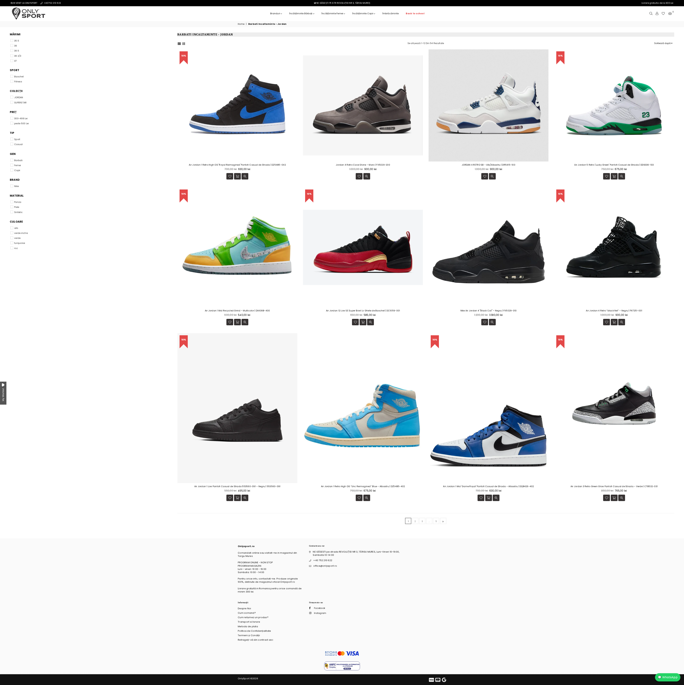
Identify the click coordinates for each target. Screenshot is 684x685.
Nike (16, 186)
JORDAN (18, 97)
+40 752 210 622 (322, 560)
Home (241, 24)
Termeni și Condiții (249, 635)
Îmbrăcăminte (390, 13)
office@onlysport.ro (325, 566)
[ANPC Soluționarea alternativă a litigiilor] (342, 669)
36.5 (16, 50)
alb (16, 228)
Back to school (415, 13)
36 (15, 45)
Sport (17, 139)
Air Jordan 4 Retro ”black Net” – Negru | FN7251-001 (614, 310)
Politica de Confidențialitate (254, 631)
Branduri (275, 13)
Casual (18, 144)
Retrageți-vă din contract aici (255, 640)
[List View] (184, 43)
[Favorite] (663, 13)
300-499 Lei (21, 118)
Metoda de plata (248, 626)
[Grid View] (179, 43)
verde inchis (21, 233)
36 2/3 (17, 55)
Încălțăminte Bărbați (301, 13)
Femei (17, 165)
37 (15, 60)
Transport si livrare (249, 622)
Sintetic (18, 212)
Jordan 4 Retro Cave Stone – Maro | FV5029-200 (363, 164)
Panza (17, 202)
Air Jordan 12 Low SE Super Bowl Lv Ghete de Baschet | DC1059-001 (363, 310)
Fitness (18, 81)
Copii (17, 170)
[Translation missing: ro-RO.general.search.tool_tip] (651, 13)
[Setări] (657, 13)
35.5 (16, 40)
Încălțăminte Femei (333, 13)
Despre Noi (244, 608)
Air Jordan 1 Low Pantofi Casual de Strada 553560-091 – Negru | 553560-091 (237, 486)
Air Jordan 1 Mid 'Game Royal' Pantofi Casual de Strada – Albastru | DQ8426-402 (488, 486)
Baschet (19, 76)
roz (16, 248)
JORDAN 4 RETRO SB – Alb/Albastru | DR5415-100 (488, 164)
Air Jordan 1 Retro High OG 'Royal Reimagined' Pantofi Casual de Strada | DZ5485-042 (237, 164)
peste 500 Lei (21, 123)
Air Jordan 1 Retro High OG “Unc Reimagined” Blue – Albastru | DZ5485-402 (363, 486)
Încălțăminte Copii (363, 13)
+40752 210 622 (52, 2)
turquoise (19, 243)
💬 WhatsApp (668, 677)
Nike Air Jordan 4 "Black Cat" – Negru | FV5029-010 (488, 310)
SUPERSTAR (20, 102)
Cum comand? (247, 613)
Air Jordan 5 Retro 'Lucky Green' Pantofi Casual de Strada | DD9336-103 (614, 164)
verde (17, 238)
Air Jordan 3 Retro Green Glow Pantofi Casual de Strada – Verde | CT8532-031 (614, 486)
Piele (16, 207)
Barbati (18, 160)
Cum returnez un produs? (253, 617)
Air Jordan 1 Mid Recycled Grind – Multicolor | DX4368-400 (237, 310)
